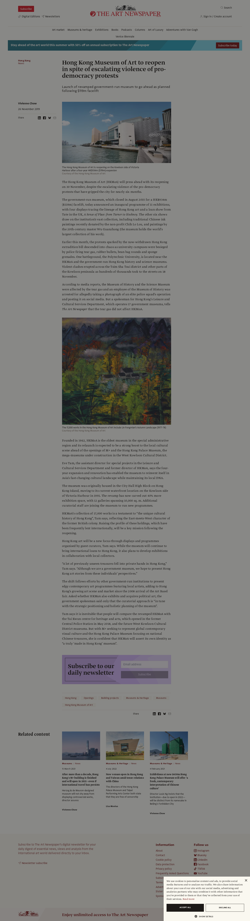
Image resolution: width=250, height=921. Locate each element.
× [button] (246, 880)
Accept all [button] (185, 907)
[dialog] (207, 899)
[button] (205, 916)
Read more (189, 899)
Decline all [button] (225, 907)
